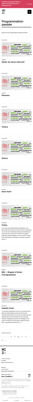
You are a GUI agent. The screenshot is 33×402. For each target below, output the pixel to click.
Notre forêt (6, 192)
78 (11, 336)
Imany (4, 225)
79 (15, 336)
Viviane (5, 127)
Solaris (5, 158)
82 (25, 336)
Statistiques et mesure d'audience (10, 394)
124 (2, 340)
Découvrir (4, 65)
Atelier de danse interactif (13, 62)
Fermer (30, 4)
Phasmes (6, 95)
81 (22, 336)
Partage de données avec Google (10, 392)
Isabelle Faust (8, 308)
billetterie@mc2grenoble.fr (7, 371)
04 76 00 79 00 (4, 369)
